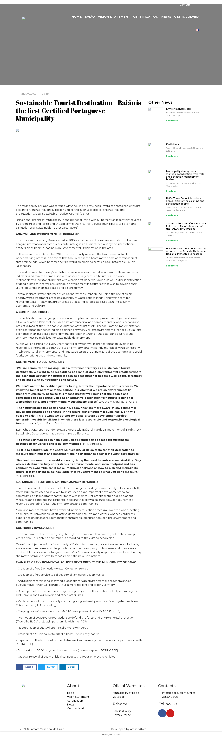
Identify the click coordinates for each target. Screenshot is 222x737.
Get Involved (186, 17)
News (166, 17)
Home (77, 17)
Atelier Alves (138, 729)
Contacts (185, 4)
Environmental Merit (178, 108)
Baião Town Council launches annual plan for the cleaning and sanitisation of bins (185, 201)
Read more (172, 120)
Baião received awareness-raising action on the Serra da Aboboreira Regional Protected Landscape (186, 251)
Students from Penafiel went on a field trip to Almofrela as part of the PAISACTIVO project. (186, 226)
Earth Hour (172, 144)
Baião (90, 17)
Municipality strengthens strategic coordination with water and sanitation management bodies (185, 175)
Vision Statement (114, 17)
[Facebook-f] (25, 5)
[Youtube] (33, 5)
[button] (196, 4)
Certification (145, 17)
